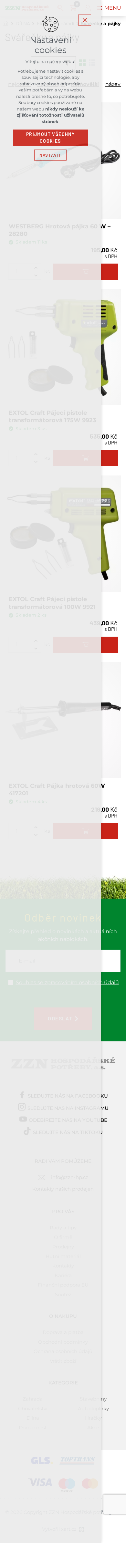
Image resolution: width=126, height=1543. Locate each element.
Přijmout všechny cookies (50, 138)
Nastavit (50, 155)
